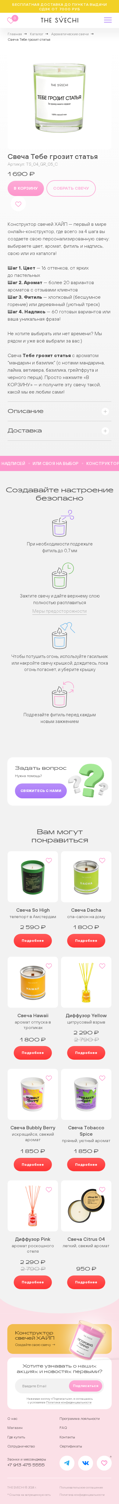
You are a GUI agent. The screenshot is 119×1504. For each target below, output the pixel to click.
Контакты (67, 1437)
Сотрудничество (21, 1446)
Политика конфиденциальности (82, 1494)
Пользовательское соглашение (81, 1487)
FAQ (63, 1428)
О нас (12, 1418)
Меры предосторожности (59, 611)
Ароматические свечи (70, 34)
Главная (15, 34)
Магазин (15, 1428)
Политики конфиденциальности (69, 1402)
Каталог (36, 34)
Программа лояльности (80, 1418)
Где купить (16, 1437)
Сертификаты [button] (71, 1446)
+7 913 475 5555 (26, 1465)
